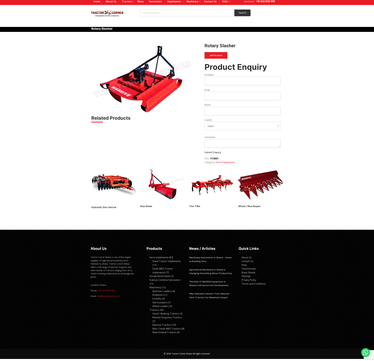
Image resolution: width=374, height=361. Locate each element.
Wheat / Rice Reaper (249, 206)
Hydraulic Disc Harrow (103, 207)
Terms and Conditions (253, 283)
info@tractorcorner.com (108, 296)
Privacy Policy (248, 280)
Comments (210, 137)
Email (207, 90)
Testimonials (248, 268)
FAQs (244, 265)
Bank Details (248, 272)
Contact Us (247, 261)
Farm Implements (225, 162)
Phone (208, 104)
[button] (365, 352)
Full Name (209, 74)
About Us (246, 257)
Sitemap (245, 276)
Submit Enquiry (213, 152)
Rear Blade (146, 206)
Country (208, 120)
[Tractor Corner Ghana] (107, 12)
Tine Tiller (194, 206)
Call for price (216, 55)
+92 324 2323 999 (106, 290)
